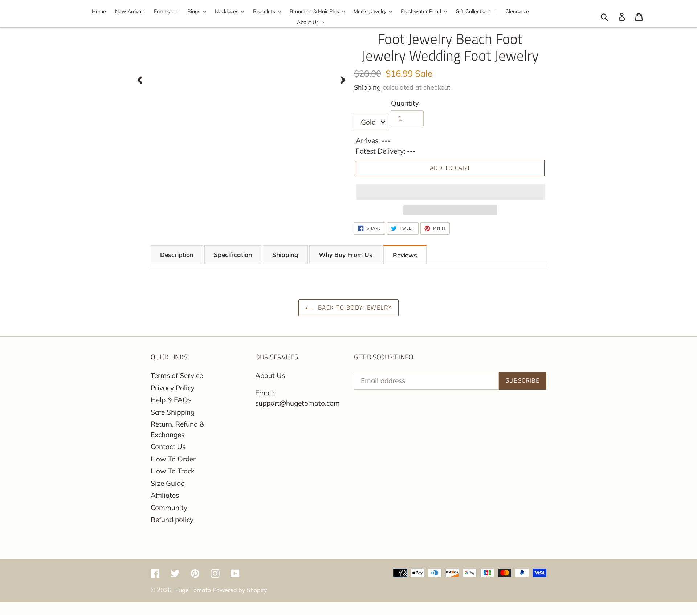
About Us (270, 375)
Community (169, 507)
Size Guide (167, 483)
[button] (450, 192)
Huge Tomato (192, 590)
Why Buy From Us (345, 254)
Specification (233, 254)
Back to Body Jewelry (354, 307)
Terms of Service (177, 375)
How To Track (173, 471)
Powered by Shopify (240, 590)
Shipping (367, 87)
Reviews (405, 255)
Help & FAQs (171, 399)
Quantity (405, 103)
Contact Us (168, 446)
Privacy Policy (173, 387)
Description (176, 254)
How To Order (173, 459)
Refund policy (172, 519)
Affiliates (165, 495)
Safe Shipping (173, 412)
